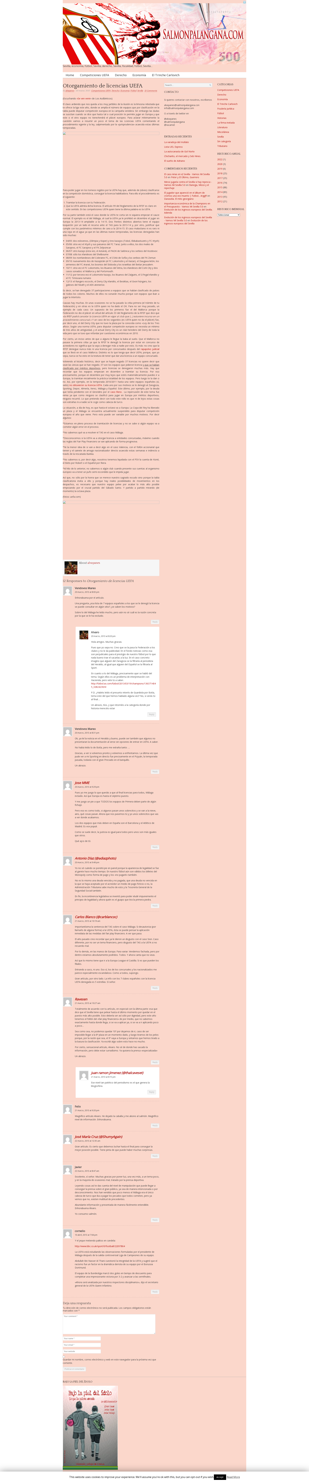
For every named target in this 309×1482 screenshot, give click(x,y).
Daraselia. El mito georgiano (179, 198)
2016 (219, 182)
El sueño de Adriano (174, 160)
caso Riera (116, 391)
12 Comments (151, 91)
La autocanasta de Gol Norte (179, 151)
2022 (219, 159)
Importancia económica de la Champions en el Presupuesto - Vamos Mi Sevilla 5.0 (187, 205)
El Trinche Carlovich (165, 75)
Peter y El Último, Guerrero (185, 177)
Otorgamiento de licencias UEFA (102, 86)
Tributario (222, 146)
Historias (221, 117)
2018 (219, 173)
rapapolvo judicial (149, 349)
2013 (219, 196)
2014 (219, 192)
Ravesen (81, 999)
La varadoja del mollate (176, 142)
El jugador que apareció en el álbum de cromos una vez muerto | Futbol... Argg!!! (185, 194)
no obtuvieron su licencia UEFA (85, 385)
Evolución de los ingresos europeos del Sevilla (186, 222)
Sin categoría (224, 141)
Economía (139, 75)
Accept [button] (220, 1477)
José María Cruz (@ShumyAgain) (98, 1136)
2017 (219, 178)
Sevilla (140, 91)
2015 (219, 187)
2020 (219, 164)
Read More (233, 1477)
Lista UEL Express (173, 146)
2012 (219, 201)
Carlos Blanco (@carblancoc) (96, 917)
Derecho (121, 75)
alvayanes (70, 91)
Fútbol (133, 91)
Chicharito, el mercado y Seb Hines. (182, 156)
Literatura (222, 127)
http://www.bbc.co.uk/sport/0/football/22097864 (100, 1246)
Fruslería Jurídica (225, 108)
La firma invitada (226, 122)
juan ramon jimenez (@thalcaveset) (117, 1072)
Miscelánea (223, 131)
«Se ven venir (83, 98)
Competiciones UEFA (94, 75)
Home (70, 75)
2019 (219, 168)
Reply (155, 621)
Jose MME (82, 782)
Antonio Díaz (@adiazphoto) (95, 858)
